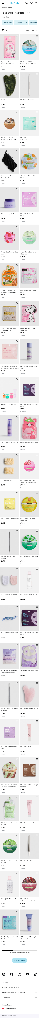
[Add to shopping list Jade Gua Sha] (17, 74)
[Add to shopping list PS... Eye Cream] (37, 721)
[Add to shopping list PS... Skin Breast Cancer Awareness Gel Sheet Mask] (17, 341)
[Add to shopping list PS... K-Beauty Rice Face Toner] (37, 341)
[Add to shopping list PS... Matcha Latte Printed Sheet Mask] (17, 797)
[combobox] (31, 30)
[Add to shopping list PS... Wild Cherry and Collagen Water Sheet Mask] (37, 873)
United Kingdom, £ (12, 1008)
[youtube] (28, 974)
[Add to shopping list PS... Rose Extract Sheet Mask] (37, 265)
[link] (19, 960)
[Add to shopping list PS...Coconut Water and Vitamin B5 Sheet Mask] (37, 36)
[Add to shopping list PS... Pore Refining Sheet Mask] (17, 721)
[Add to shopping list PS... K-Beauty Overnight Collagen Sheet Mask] (17, 645)
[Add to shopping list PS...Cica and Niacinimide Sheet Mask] (17, 835)
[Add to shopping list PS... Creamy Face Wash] (37, 797)
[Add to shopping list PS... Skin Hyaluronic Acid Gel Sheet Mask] (17, 911)
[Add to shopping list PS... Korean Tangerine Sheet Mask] (37, 493)
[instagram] (20, 974)
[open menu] (3, 3)
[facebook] (12, 974)
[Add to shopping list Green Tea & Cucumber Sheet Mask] (37, 227)
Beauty (4, 7)
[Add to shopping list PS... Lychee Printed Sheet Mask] (17, 227)
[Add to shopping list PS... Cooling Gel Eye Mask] (17, 607)
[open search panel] (27, 3)
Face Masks (7, 23)
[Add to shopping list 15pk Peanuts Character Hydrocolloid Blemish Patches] (17, 36)
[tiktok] (35, 974)
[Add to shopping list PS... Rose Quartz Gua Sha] (37, 683)
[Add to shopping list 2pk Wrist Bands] (17, 455)
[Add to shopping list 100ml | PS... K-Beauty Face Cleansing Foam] (37, 911)
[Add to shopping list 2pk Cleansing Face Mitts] (17, 569)
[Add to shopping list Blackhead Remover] (37, 74)
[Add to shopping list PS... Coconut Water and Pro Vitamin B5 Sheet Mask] (17, 112)
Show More (5, 17)
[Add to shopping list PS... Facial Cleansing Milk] (37, 569)
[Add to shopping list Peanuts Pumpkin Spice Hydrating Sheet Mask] (17, 265)
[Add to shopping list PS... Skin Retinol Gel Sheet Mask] (37, 189)
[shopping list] (31, 3)
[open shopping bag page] (36, 3)
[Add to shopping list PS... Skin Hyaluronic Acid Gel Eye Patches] (37, 112)
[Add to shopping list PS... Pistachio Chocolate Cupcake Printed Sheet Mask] (17, 759)
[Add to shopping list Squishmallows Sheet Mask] (37, 417)
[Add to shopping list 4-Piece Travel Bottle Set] (17, 379)
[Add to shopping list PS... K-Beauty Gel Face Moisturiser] (17, 189)
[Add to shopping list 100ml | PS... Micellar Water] (17, 873)
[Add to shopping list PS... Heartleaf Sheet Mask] (37, 531)
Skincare (10, 7)
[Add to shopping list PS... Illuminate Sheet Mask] (17, 493)
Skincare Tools (21, 23)
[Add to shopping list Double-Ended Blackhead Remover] (17, 683)
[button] (33, 1013)
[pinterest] (4, 974)
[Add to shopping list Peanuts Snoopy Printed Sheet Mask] (37, 303)
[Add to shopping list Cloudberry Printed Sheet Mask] (37, 150)
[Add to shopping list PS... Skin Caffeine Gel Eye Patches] (37, 759)
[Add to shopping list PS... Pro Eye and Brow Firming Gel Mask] (17, 303)
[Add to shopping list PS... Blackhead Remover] (37, 835)
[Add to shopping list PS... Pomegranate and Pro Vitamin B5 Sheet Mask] (37, 455)
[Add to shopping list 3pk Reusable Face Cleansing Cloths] (17, 150)
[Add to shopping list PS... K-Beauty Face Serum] (17, 417)
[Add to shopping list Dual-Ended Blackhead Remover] (17, 531)
